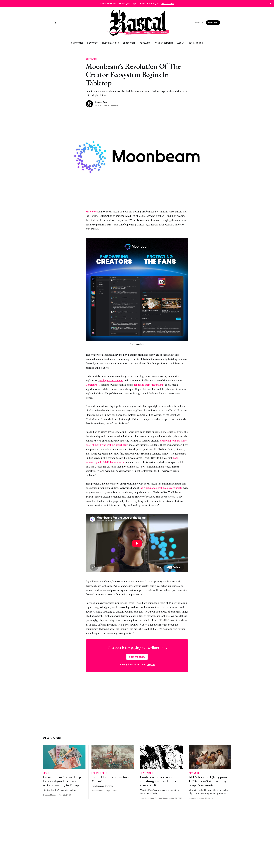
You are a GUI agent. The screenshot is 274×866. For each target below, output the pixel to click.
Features (92, 43)
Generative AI (93, 384)
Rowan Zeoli (101, 102)
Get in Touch (196, 43)
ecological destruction (111, 380)
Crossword (129, 43)
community (91, 59)
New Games (77, 43)
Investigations (110, 43)
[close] (270, 3)
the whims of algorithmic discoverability (161, 488)
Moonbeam (92, 211)
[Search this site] (55, 22)
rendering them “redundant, (148, 384)
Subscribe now (137, 656)
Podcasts (145, 43)
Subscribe (213, 23)
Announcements (164, 43)
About (181, 43)
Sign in (199, 23)
